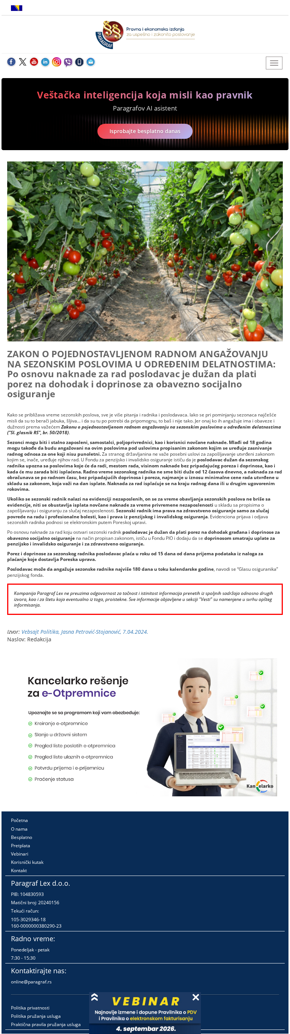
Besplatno (21, 837)
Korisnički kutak (27, 862)
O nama (19, 829)
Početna (19, 820)
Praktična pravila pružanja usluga (46, 1024)
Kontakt (19, 870)
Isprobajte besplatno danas (145, 131)
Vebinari (19, 854)
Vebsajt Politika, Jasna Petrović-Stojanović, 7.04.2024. (85, 631)
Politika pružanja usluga (36, 1016)
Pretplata (20, 845)
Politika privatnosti (30, 1008)
